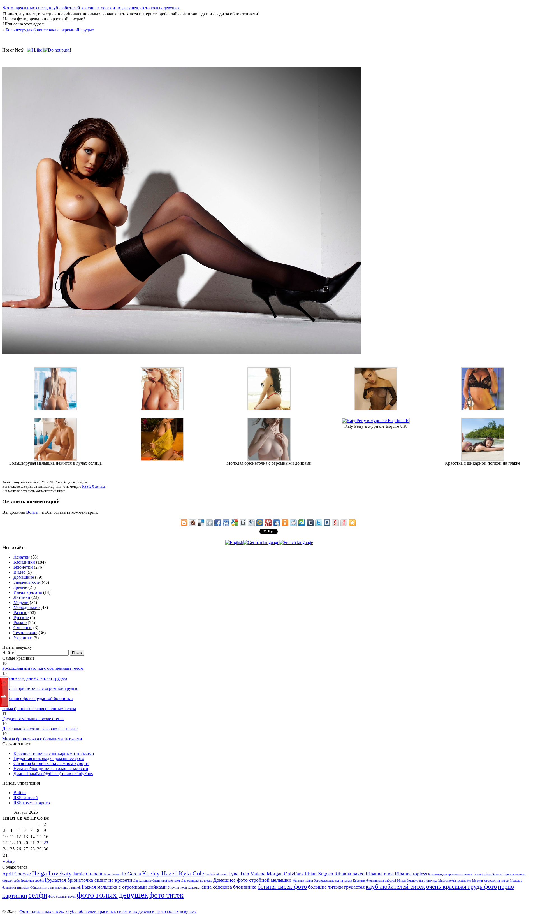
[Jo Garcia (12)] (162, 459)
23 (46, 842)
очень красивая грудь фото (461, 886)
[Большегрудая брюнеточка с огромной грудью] (181, 352)
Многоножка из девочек (454, 880)
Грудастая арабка (32, 880)
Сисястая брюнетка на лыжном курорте (51, 763)
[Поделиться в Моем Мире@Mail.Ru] (259, 522)
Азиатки (21, 557)
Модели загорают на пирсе (490, 880)
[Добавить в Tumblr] (310, 522)
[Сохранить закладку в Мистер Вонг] (268, 522)
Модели (21, 602)
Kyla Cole (191, 873)
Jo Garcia (131, 873)
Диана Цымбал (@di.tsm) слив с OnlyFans (53, 773)
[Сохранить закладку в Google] (234, 522)
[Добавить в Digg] (209, 522)
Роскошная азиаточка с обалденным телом (42, 668)
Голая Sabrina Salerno (488, 874)
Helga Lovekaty (52, 873)
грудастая (354, 887)
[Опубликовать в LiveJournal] (251, 522)
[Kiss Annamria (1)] (162, 408)
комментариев (31, 802)
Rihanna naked (349, 873)
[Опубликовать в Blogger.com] (184, 522)
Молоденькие (26, 607)
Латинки (21, 597)
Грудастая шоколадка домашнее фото (48, 758)
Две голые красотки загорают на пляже (40, 728)
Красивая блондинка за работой (374, 880)
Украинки (23, 637)
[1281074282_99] (55, 408)
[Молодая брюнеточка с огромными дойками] (269, 459)
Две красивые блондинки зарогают (156, 880)
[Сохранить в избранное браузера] (352, 522)
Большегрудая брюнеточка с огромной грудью (50, 29)
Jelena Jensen (111, 874)
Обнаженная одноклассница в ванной (55, 887)
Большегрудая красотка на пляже (450, 874)
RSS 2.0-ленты (93, 486)
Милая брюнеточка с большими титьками (42, 738)
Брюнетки (23, 567)
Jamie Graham (87, 873)
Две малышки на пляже (196, 880)
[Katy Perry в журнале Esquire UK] (376, 420)
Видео (19, 572)
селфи (37, 895)
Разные (20, 612)
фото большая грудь (62, 896)
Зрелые (20, 587)
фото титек (166, 895)
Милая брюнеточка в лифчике (417, 880)
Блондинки (24, 562)
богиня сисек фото (282, 886)
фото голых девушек (112, 894)
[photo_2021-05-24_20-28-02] (375, 408)
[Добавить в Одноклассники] (285, 522)
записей (25, 797)
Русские (21, 617)
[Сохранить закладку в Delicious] (201, 522)
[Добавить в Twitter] (318, 522)
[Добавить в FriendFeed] (226, 522)
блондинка (244, 887)
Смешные (22, 627)
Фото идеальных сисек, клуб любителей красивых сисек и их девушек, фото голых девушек (91, 7)
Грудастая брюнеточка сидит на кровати (88, 880)
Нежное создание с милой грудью (34, 678)
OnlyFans (293, 873)
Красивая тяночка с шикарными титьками (53, 753)
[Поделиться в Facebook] (217, 522)
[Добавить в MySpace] (276, 522)
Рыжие (20, 622)
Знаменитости (27, 582)
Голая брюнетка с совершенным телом (39, 708)
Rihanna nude (380, 873)
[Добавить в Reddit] (293, 522)
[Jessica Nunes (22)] (269, 408)
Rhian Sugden (319, 873)
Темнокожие (25, 632)
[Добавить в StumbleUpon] (301, 522)
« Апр (9, 861)
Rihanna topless (411, 873)
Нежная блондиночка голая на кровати (50, 768)
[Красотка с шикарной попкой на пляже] (482, 459)
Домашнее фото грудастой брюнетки (37, 698)
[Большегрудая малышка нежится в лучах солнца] (55, 459)
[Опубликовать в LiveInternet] (243, 522)
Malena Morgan (266, 873)
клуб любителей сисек (395, 886)
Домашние (23, 577)
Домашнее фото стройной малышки (252, 880)
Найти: (9, 652)
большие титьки (325, 887)
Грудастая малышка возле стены (33, 718)
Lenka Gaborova (216, 874)
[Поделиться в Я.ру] (343, 522)
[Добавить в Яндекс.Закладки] (335, 522)
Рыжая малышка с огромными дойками (124, 887)
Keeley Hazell (160, 873)
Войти (32, 512)
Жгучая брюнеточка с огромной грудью (40, 688)
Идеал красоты (27, 592)
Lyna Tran (238, 873)
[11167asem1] (482, 408)
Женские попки (303, 880)
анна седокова (216, 887)
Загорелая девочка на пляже (333, 880)
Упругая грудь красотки (184, 887)
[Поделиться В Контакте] (327, 522)
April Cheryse (16, 873)
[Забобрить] (192, 522)
